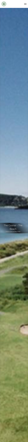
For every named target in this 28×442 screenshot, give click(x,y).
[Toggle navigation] (25, 4)
